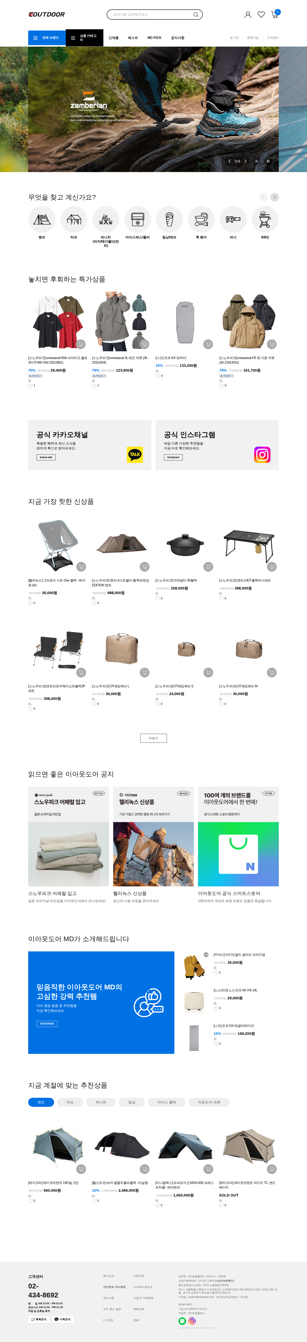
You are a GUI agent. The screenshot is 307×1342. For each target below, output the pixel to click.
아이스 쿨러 (166, 1102)
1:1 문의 (108, 1320)
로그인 (234, 37)
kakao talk (46, 457)
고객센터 (273, 37)
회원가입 (253, 37)
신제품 (114, 38)
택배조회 (138, 1309)
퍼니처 (101, 1102)
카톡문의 (65, 1319)
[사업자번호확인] (224, 1280)
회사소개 (108, 1275)
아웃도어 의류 (209, 1102)
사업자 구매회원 (143, 1298)
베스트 (133, 38)
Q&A (136, 1320)
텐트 (41, 1102)
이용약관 (138, 1275)
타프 (70, 1102)
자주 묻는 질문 (112, 1309)
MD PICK (154, 38)
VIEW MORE (47, 1023)
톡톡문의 (41, 1319)
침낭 (131, 1102)
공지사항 (177, 38)
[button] (229, 161)
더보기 (153, 738)
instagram (173, 457)
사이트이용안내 (142, 1286)
